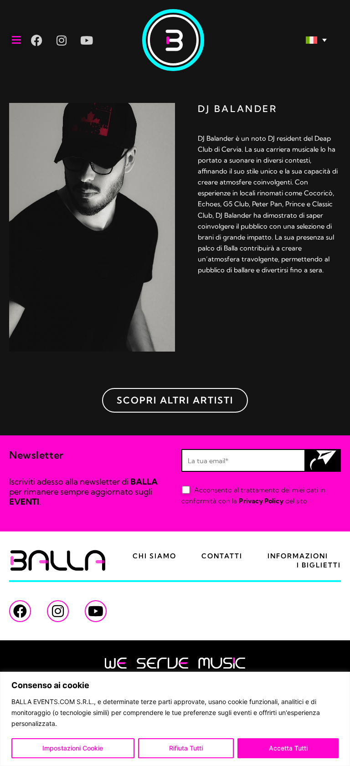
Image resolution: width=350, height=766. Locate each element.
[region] (175, 719)
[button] (16, 40)
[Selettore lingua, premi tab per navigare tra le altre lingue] (279, 40)
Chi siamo (154, 556)
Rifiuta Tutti (186, 748)
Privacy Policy (261, 501)
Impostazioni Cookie (72, 748)
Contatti (221, 556)
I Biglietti (319, 565)
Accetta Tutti (288, 748)
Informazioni (298, 556)
